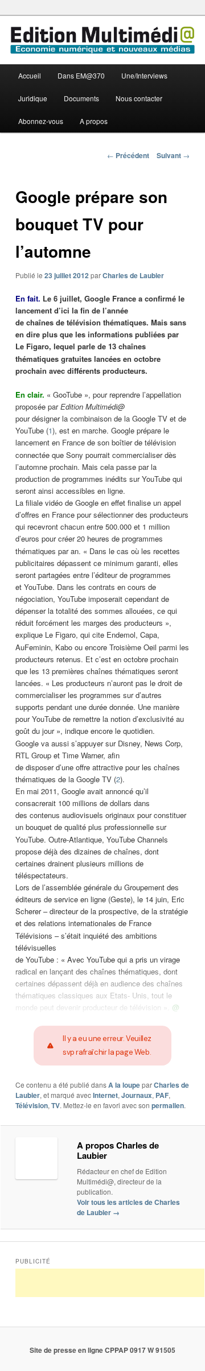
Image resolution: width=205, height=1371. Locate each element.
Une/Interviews (144, 75)
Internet (105, 1095)
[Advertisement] (109, 1283)
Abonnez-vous (40, 121)
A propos (94, 121)
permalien (167, 1105)
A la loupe (124, 1085)
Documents (81, 98)
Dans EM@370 (81, 75)
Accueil (29, 75)
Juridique (32, 98)
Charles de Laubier (133, 275)
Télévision (31, 1105)
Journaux (136, 1095)
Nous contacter (139, 98)
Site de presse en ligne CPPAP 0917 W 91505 (102, 1350)
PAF (162, 1095)
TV (55, 1105)
